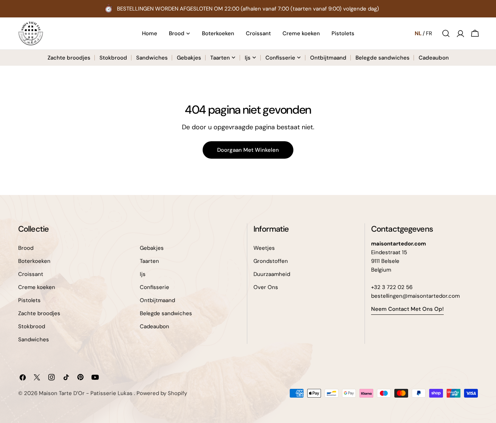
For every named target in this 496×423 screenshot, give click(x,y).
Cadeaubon (154, 326)
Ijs (143, 274)
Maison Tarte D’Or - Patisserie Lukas (86, 393)
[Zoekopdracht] (446, 33)
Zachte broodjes (39, 313)
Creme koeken (36, 287)
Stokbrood (31, 326)
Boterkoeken (34, 261)
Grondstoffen (270, 261)
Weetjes (264, 248)
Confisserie (154, 287)
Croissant (30, 274)
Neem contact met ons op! (407, 309)
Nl (418, 33)
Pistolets (29, 300)
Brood (25, 248)
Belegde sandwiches (166, 313)
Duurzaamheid (271, 274)
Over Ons (265, 287)
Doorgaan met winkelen (248, 150)
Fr (429, 33)
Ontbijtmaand (157, 300)
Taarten (149, 261)
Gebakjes (152, 248)
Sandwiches (33, 339)
